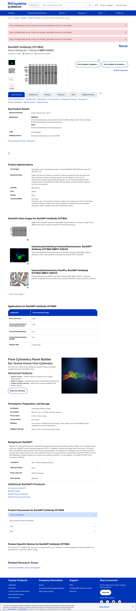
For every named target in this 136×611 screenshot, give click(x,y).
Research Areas (42, 102)
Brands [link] (41, 585)
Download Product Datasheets (23, 521)
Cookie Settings (104, 606)
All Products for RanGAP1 (17, 488)
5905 (33, 473)
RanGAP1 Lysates (14, 491)
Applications (42, 99)
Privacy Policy (12, 609)
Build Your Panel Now (17, 391)
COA (11, 526)
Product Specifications (16, 99)
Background (83, 99)
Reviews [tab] (47, 95)
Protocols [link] (72, 591)
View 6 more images (16, 294)
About (100, 13)
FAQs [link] (71, 585)
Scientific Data (31, 99)
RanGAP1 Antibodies (34, 18)
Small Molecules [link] (14, 597)
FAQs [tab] (73, 95)
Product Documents (43, 54)
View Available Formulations (114, 64)
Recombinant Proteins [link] (16, 594)
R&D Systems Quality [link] (46, 591)
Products (11, 13)
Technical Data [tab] (16, 95)
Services (62, 13)
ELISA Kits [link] (12, 588)
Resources (81, 13)
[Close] (125, 25)
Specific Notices (29, 102)
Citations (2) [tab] (33, 95)
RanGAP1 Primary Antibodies (18, 494)
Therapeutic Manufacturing (36, 13)
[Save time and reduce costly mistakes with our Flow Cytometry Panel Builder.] (80, 375)
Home (10, 18)
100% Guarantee (122, 70)
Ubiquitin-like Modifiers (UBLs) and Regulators (24, 568)
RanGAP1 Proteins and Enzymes (19, 497)
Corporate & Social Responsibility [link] (50, 588)
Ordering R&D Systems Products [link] (80, 588)
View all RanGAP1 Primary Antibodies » (21, 141)
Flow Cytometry (53, 99)
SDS (11, 531)
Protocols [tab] (61, 95)
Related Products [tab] (88, 95)
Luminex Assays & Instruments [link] (18, 591)
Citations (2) (28, 54)
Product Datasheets (17, 515)
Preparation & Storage (69, 99)
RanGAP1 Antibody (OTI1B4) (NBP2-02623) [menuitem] (56, 18)
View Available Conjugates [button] (87, 64)
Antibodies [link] (12, 585)
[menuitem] (10, 18)
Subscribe (105, 592)
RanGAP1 (23, 18)
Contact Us (119, 13)
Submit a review (15, 54)
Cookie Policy (23, 609)
